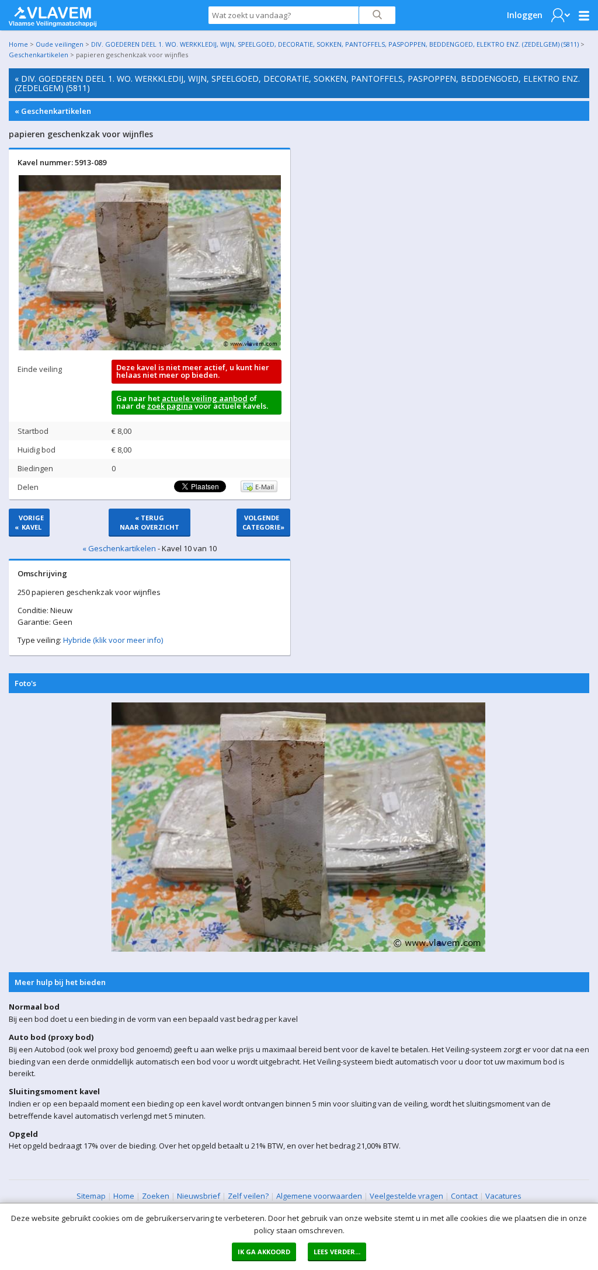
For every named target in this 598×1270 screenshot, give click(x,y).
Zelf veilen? (248, 1196)
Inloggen (525, 14)
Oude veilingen (60, 44)
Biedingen (35, 468)
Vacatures (503, 1196)
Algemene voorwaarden (319, 1196)
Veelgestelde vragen (406, 1196)
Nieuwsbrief (198, 1196)
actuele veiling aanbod (205, 398)
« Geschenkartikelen (53, 111)
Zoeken (155, 1196)
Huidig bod (36, 449)
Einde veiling (40, 369)
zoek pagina (170, 406)
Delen (28, 487)
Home (18, 44)
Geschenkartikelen (38, 54)
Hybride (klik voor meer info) (113, 640)
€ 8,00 (121, 431)
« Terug (149, 522)
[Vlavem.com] (52, 14)
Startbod (33, 431)
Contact (464, 1196)
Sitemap (91, 1196)
